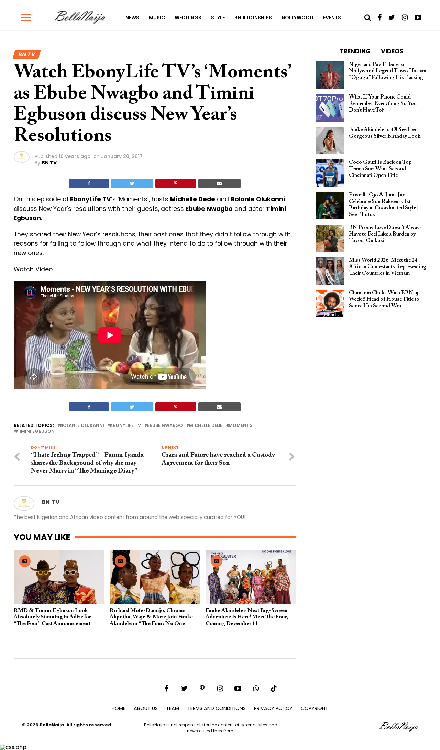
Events (332, 17)
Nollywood (298, 17)
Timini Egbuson (35, 431)
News (132, 17)
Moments (241, 425)
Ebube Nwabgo (165, 425)
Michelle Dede (205, 425)
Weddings (188, 17)
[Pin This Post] (175, 183)
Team (172, 708)
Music (157, 17)
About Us (146, 708)
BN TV (49, 162)
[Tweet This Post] (132, 183)
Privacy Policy (273, 708)
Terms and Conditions (216, 708)
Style (218, 17)
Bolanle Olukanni (82, 425)
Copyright (314, 708)
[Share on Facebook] (89, 183)
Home (118, 708)
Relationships (253, 17)
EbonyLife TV (125, 425)
